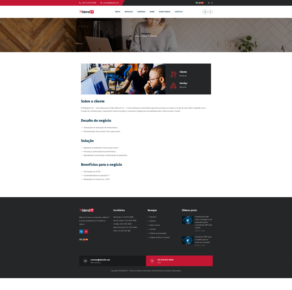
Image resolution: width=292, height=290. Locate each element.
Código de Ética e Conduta (160, 237)
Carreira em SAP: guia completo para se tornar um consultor (203, 239)
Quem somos (155, 225)
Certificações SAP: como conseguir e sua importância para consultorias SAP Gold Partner (203, 222)
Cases (144, 36)
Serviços (153, 217)
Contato (153, 229)
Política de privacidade (158, 233)
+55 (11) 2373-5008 (165, 260)
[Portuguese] (197, 3)
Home (137, 36)
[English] (199, 3)
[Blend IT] (86, 12)
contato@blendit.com (100, 260)
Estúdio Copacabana (173, 271)
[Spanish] (202, 3)
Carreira (153, 221)
